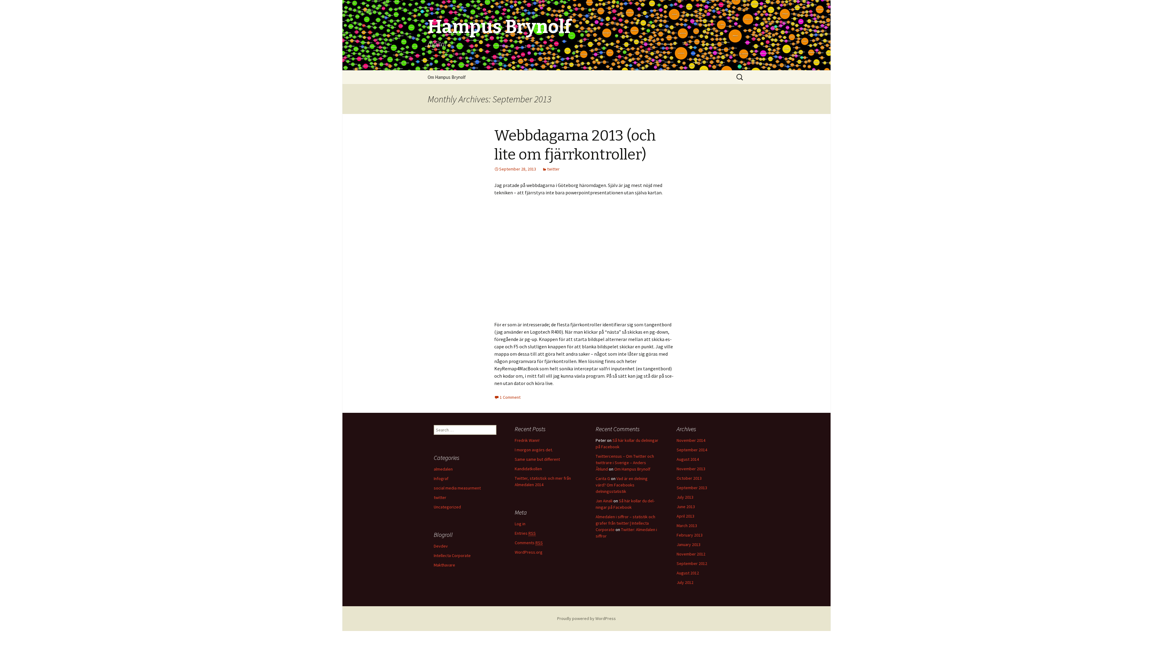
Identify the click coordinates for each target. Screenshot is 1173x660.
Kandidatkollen (528, 468)
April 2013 (685, 516)
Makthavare (444, 565)
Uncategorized (447, 507)
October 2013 (689, 478)
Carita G (603, 478)
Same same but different (537, 459)
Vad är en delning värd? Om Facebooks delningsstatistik (622, 485)
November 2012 (691, 554)
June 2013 (686, 506)
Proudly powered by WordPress (586, 618)
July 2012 (685, 582)
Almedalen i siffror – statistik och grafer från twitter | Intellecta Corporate (625, 523)
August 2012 (688, 573)
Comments (529, 542)
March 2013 (687, 525)
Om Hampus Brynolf (447, 77)
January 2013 (688, 544)
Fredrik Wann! (527, 440)
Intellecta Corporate (452, 555)
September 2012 (692, 563)
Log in (520, 523)
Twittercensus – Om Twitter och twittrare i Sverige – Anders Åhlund (625, 462)
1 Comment (510, 397)
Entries (525, 533)
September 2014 (692, 450)
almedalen (443, 469)
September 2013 (692, 487)
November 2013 (691, 468)
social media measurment (457, 488)
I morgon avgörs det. (534, 450)
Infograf (441, 478)
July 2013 (685, 497)
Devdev (441, 546)
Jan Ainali (604, 501)
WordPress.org (529, 552)
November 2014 (691, 440)
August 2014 (688, 459)
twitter (553, 169)
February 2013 (690, 535)
